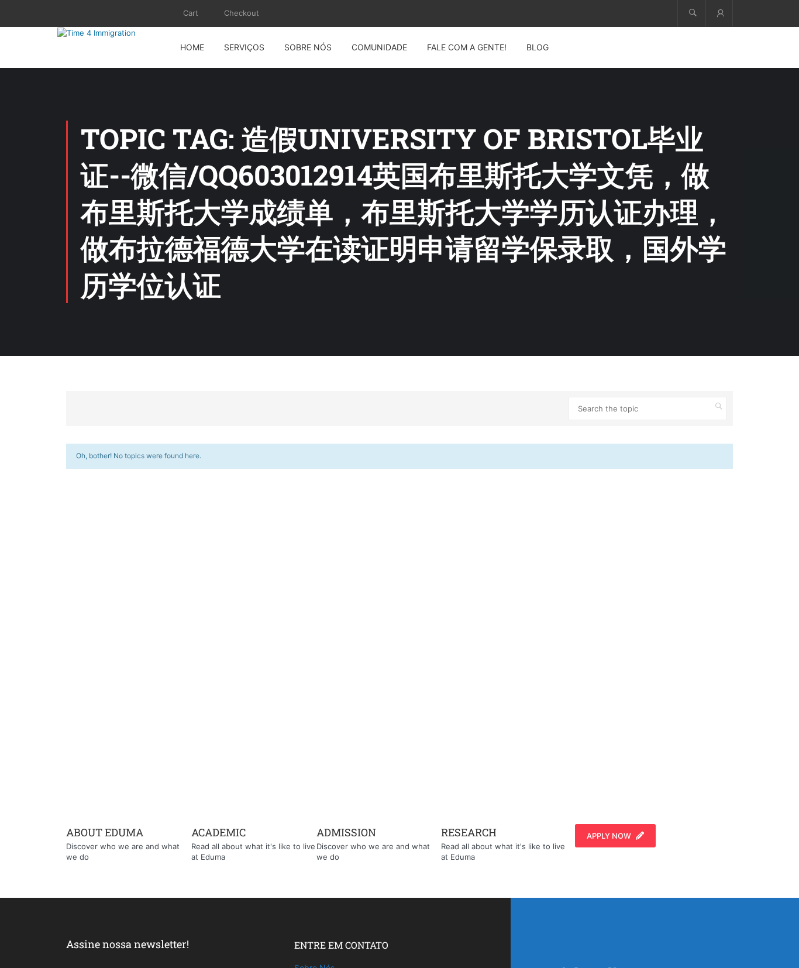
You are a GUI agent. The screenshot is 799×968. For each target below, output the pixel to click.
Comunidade (379, 47)
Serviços (244, 47)
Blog (537, 47)
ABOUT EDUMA (104, 832)
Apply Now (609, 835)
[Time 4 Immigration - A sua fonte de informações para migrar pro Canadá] (110, 33)
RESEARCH (469, 832)
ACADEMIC (218, 832)
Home (192, 47)
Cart (190, 13)
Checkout (241, 13)
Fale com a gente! (467, 47)
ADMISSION (346, 832)
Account (719, 13)
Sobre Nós (308, 47)
